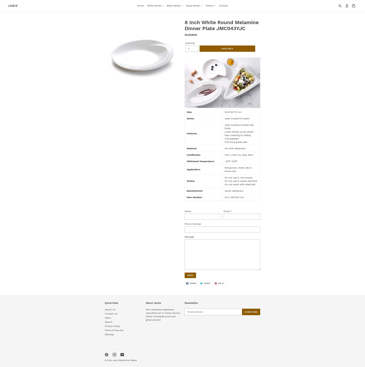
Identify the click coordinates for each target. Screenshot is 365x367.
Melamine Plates (127, 360)
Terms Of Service (114, 330)
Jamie (13, 5)
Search (108, 322)
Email (228, 211)
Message (189, 236)
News (108, 317)
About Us (110, 309)
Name (188, 211)
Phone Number (193, 224)
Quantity (190, 43)
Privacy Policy (112, 326)
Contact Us (111, 313)
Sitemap (109, 334)
